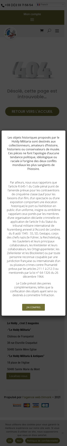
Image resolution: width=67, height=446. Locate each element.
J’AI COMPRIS (33, 307)
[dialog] (33, 223)
